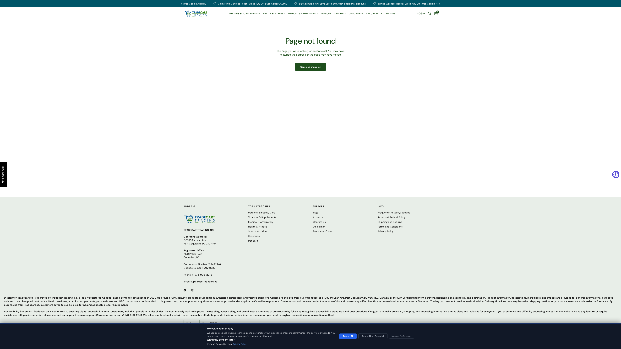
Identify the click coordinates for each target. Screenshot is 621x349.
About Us (318, 217)
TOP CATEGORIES (259, 206)
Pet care (253, 240)
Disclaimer (319, 226)
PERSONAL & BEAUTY (333, 13)
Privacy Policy (240, 344)
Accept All (348, 336)
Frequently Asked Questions (394, 212)
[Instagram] (194, 290)
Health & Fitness (257, 226)
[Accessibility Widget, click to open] (615, 174)
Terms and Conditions (390, 226)
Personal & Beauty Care (261, 212)
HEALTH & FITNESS (273, 13)
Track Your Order (322, 231)
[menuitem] (244, 14)
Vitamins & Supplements (262, 217)
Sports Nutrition (257, 231)
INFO (381, 206)
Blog (315, 212)
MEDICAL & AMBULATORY (302, 13)
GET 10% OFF (3, 174)
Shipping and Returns (390, 222)
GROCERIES (355, 13)
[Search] (429, 13)
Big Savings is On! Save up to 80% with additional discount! (311, 3)
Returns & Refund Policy (391, 217)
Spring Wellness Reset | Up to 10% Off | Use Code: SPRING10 (389, 3)
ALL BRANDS (388, 13)
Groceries (254, 236)
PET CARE (371, 13)
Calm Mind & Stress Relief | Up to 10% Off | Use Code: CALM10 (231, 3)
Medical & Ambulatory (260, 222)
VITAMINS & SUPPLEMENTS (244, 13)
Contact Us (319, 222)
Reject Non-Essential (373, 336)
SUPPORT (318, 206)
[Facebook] (187, 290)
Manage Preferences (402, 336)
